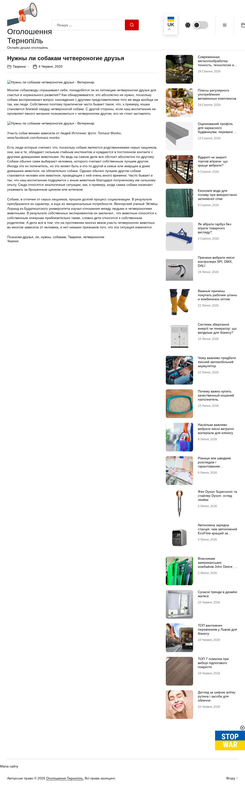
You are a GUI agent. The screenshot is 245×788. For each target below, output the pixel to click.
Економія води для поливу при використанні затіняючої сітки (217, 195)
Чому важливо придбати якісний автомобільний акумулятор (217, 362)
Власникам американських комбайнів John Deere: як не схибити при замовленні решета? (218, 566)
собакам (59, 237)
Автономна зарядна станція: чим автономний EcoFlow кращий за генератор (217, 531)
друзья (28, 237)
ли (37, 237)
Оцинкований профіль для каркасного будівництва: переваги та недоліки (217, 130)
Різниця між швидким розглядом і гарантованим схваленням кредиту (214, 464)
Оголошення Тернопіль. (65, 778)
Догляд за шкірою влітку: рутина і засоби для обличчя (217, 696)
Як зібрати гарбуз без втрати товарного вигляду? (214, 228)
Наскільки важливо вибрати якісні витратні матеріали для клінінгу (216, 429)
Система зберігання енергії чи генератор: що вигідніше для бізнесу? (217, 328)
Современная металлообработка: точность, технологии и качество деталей (216, 63)
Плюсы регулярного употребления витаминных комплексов (217, 94)
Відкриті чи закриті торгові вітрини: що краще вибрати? (213, 161)
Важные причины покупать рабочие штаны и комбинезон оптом (217, 295)
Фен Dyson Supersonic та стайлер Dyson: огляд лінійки (217, 496)
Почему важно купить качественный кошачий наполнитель (216, 395)
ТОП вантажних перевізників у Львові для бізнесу (217, 629)
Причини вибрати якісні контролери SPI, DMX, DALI (216, 262)
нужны (46, 237)
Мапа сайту (9, 766)
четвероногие (93, 237)
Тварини (19, 66)
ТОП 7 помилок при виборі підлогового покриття (213, 663)
